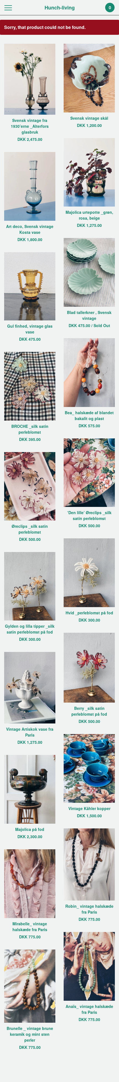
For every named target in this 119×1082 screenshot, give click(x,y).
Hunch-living (60, 7)
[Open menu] (9, 7)
